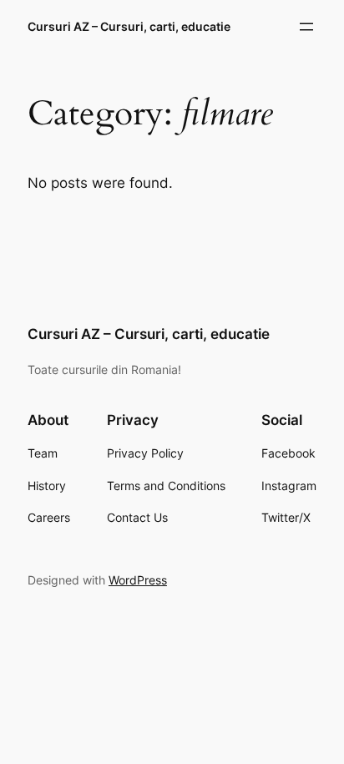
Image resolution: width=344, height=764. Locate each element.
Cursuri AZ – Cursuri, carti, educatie (129, 26)
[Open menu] (306, 27)
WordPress (138, 580)
